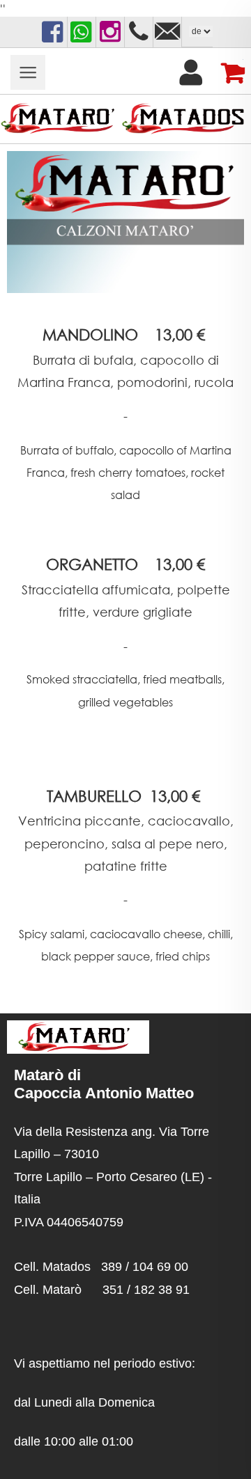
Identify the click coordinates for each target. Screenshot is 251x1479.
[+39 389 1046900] (139, 32)
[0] (228, 72)
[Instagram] (110, 32)
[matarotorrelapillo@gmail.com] (167, 32)
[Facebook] (53, 32)
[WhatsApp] (82, 32)
